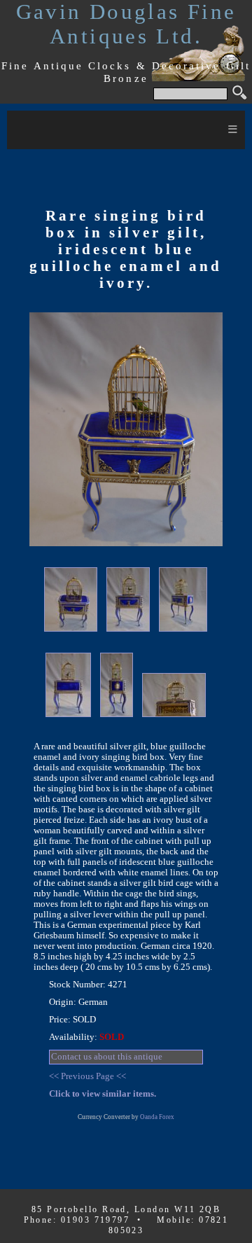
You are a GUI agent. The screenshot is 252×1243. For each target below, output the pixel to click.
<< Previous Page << (87, 1076)
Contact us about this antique (106, 1057)
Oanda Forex (157, 1116)
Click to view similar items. (102, 1094)
